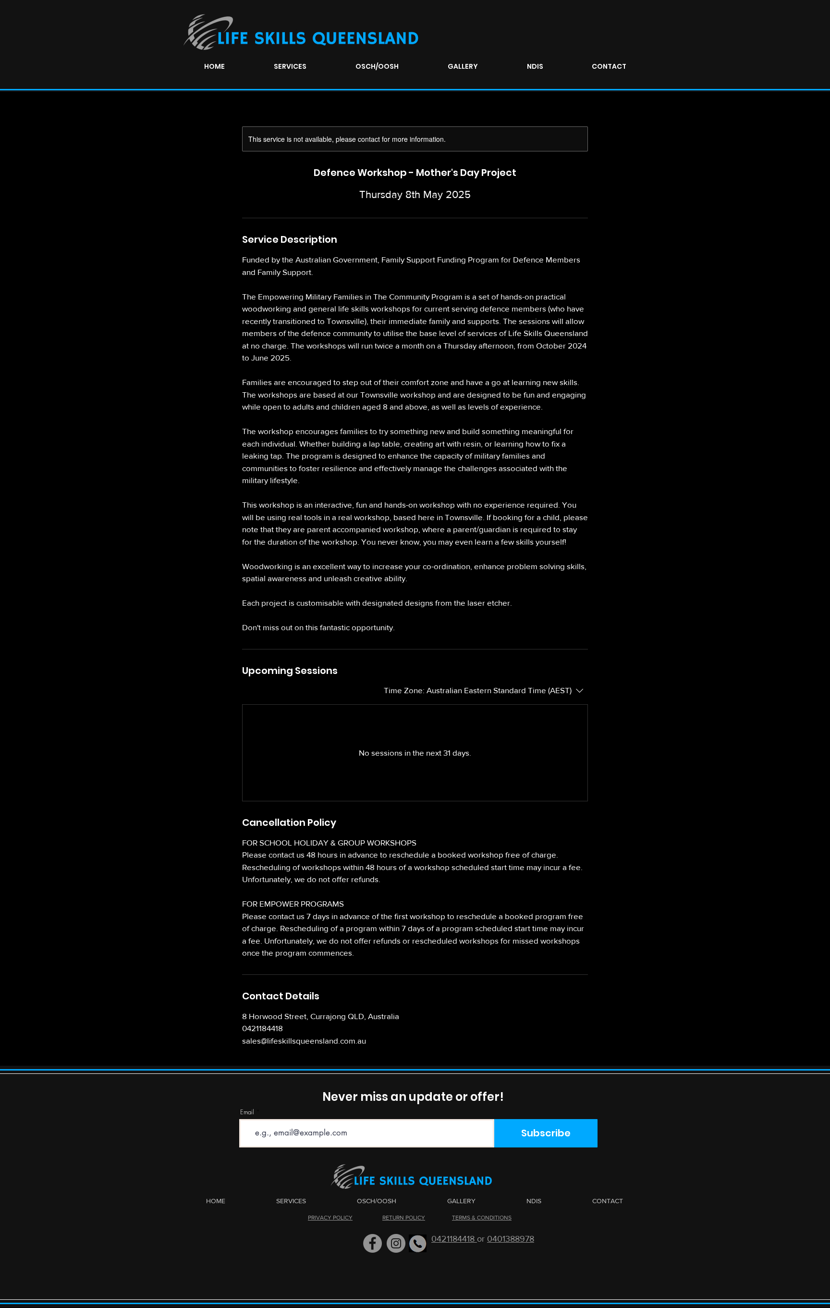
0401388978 (510, 1239)
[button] (290, 66)
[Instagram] (396, 1243)
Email (247, 1112)
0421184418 (454, 1239)
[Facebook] (372, 1243)
